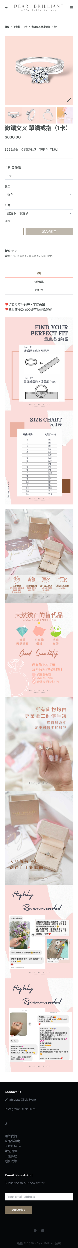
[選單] (71, 7)
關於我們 (11, 1136)
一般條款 (11, 1156)
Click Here (28, 1099)
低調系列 (22, 255)
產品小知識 (12, 1141)
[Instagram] (42, 1230)
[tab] (39, 273)
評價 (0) (39, 290)
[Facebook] (35, 1230)
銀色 (49, 255)
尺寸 (7, 205)
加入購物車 (49, 231)
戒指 (43, 255)
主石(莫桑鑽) (13, 167)
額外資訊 (39, 281)
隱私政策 (11, 1161)
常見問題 (11, 1151)
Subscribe (18, 1209)
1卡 (13, 255)
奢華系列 (34, 255)
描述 (39, 273)
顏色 (7, 186)
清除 (7, 221)
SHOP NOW (13, 1146)
